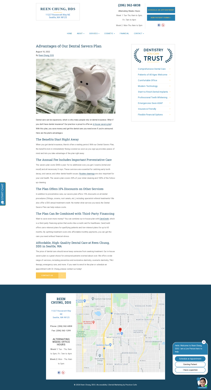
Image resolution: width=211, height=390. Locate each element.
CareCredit (104, 219)
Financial (124, 33)
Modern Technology (148, 86)
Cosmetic (109, 33)
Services (93, 33)
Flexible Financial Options (150, 114)
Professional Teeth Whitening (152, 97)
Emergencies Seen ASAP (150, 103)
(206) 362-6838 (129, 5)
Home (69, 33)
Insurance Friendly (147, 109)
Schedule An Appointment (161, 10)
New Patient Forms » (161, 18)
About (80, 33)
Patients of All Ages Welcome (152, 74)
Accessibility (102, 385)
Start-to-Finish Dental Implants (153, 92)
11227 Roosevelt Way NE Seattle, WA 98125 (58, 16)
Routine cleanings (87, 174)
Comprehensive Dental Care (152, 69)
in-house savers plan (102, 124)
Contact (138, 33)
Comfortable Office (147, 80)
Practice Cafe (131, 385)
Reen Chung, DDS (57, 9)
